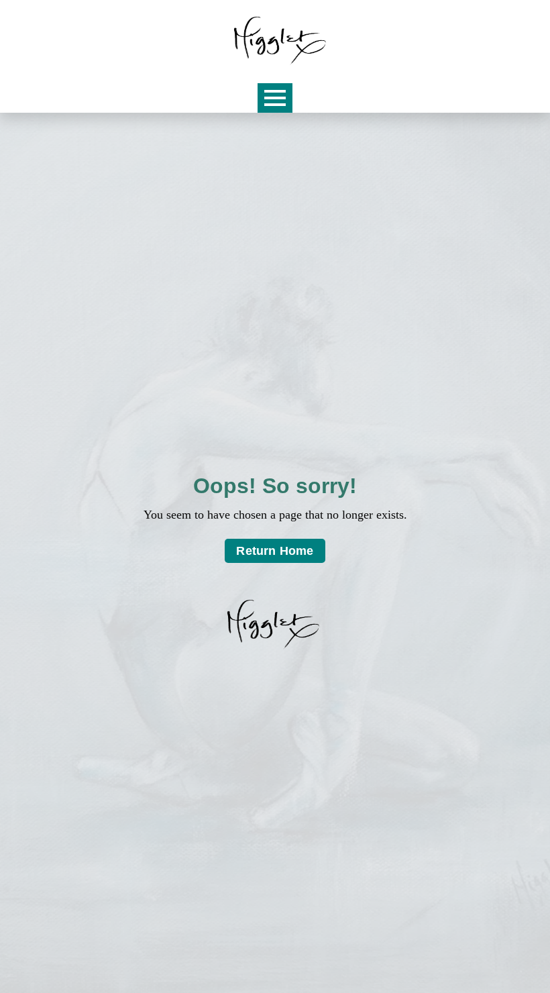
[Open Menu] (275, 98)
